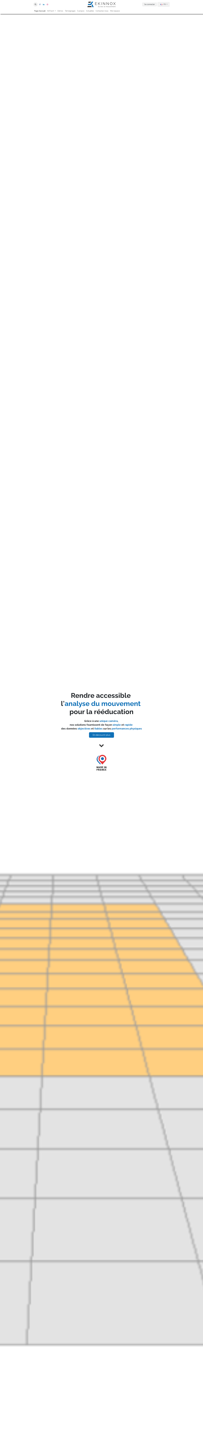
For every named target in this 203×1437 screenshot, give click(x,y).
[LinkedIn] (43, 4)
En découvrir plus (101, 735)
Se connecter (149, 4)
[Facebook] (40, 4)
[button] (35, 4)
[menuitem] (39, 11)
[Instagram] (47, 4)
